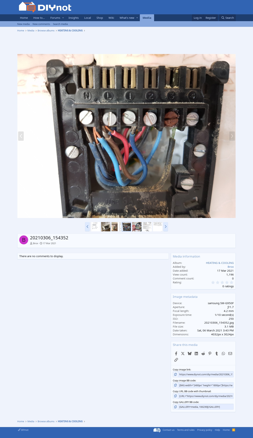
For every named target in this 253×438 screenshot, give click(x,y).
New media (23, 24)
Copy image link (181, 369)
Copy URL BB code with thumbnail (192, 391)
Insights (74, 17)
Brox (35, 243)
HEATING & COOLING (220, 263)
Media (147, 17)
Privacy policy (204, 430)
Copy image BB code (184, 380)
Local (87, 17)
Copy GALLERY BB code (185, 402)
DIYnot (24, 430)
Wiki (111, 17)
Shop (99, 17)
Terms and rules (185, 430)
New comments (41, 24)
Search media (60, 24)
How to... (39, 17)
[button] (63, 17)
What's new (127, 17)
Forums (55, 17)
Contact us (168, 430)
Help (217, 430)
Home (24, 17)
